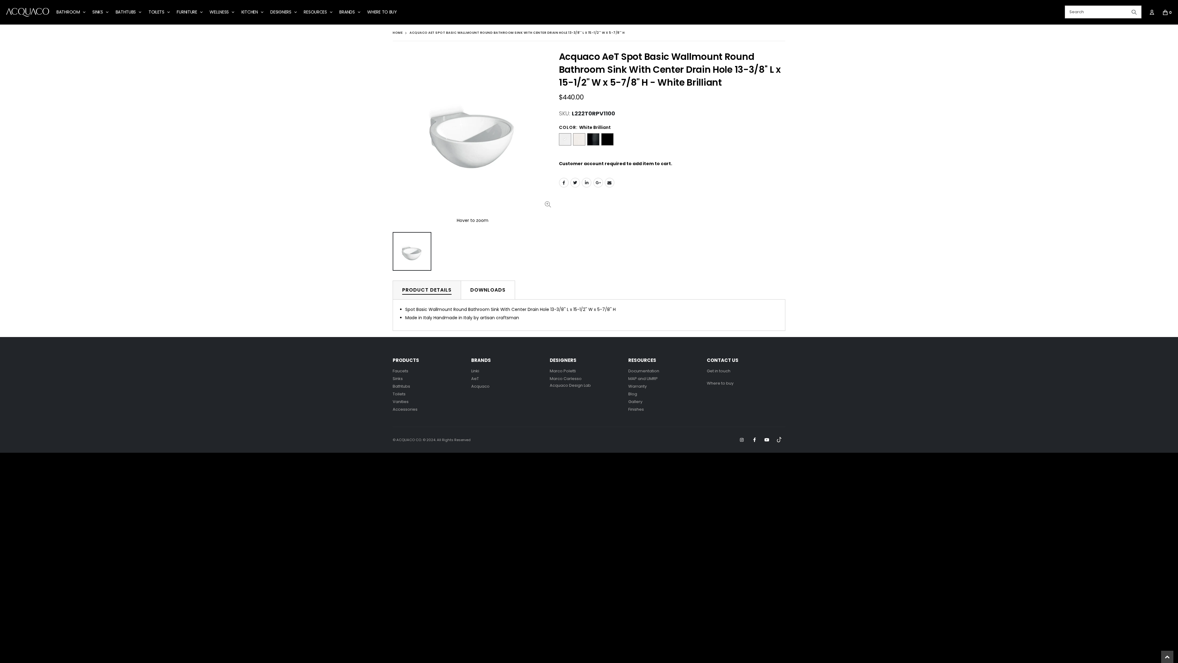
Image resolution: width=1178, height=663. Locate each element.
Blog (632, 394)
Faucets (400, 371)
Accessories (405, 409)
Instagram (742, 440)
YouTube (767, 440)
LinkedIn (586, 183)
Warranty (637, 386)
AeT (475, 379)
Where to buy (720, 383)
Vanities (401, 402)
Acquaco (480, 386)
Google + (598, 183)
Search (1134, 12)
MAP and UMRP (643, 379)
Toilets (399, 394)
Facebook (564, 183)
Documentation (643, 371)
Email (609, 183)
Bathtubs (401, 386)
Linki (475, 371)
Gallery (635, 402)
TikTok (779, 440)
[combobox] (1103, 12)
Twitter (575, 183)
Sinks (398, 379)
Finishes (636, 409)
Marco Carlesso (566, 379)
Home (397, 32)
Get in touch (718, 371)
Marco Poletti (563, 371)
